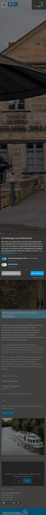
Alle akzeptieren (37, 273)
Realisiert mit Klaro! (38, 277)
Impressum (18, 253)
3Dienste (12, 267)
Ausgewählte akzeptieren (11, 273)
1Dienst (11, 261)
